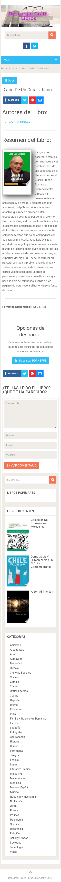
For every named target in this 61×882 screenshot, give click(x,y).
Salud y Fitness (19, 838)
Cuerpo (14, 695)
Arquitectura (17, 649)
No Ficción (16, 801)
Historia (14, 741)
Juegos (14, 755)
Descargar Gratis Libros (20, 878)
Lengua (14, 760)
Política (14, 815)
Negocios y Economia (23, 796)
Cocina (14, 677)
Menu (7, 60)
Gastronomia (17, 737)
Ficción (14, 723)
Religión (15, 833)
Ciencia (14, 668)
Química (14, 824)
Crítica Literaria (19, 691)
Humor (14, 746)
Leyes (13, 764)
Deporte (15, 700)
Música (14, 792)
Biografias (16, 663)
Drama (14, 704)
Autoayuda (16, 658)
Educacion (16, 709)
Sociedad (15, 842)
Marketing (16, 773)
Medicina (15, 783)
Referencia (16, 828)
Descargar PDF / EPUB (33, 360)
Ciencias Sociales (20, 672)
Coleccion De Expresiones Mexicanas (39, 523)
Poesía (14, 810)
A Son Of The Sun (42, 591)
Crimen (14, 686)
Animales (15, 645)
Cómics (14, 681)
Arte (12, 654)
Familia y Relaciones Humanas (28, 718)
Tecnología (16, 847)
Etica (13, 714)
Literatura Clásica (20, 769)
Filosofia (15, 727)
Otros (11, 80)
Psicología (16, 819)
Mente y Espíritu (19, 787)
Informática (16, 750)
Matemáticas (17, 778)
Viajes (13, 851)
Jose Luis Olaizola (19, 122)
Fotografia (16, 732)
